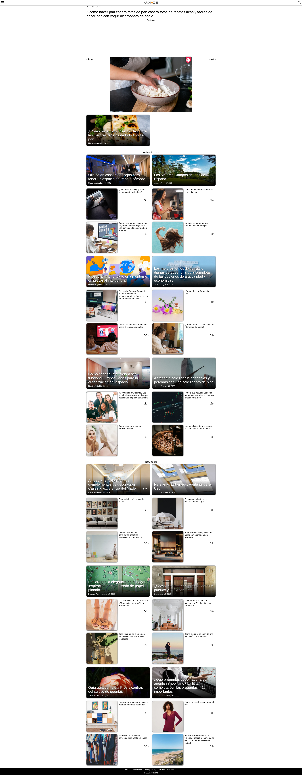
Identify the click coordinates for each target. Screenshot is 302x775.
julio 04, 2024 (167, 183)
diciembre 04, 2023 (167, 696)
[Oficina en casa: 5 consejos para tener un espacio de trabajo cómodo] (118, 170)
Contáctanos (137, 770)
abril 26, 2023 (102, 386)
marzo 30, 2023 (168, 386)
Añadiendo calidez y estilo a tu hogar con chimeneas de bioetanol (199, 535)
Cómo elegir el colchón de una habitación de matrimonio (199, 635)
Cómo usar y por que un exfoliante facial (130, 427)
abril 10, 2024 (165, 594)
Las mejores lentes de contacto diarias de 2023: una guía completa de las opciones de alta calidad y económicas (182, 274)
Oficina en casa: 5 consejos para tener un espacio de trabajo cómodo (116, 177)
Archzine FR (172, 770)
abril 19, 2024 (109, 594)
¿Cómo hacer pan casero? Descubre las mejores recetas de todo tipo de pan (117, 135)
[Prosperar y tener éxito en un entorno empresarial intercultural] (118, 271)
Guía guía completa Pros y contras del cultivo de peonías (115, 689)
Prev (90, 59)
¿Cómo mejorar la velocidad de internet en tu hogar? (199, 325)
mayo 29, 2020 (102, 143)
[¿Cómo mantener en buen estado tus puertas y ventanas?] (184, 581)
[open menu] (2, 2)
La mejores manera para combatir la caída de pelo (196, 224)
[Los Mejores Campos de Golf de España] (184, 170)
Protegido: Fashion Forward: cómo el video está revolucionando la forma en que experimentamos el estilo (133, 295)
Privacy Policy (150, 770)
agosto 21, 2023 (103, 285)
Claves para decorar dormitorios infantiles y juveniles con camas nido (130, 535)
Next (211, 59)
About (127, 770)
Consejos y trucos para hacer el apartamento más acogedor (134, 703)
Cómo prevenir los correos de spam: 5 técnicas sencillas (133, 325)
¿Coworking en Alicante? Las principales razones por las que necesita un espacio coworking (133, 395)
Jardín (90, 696)
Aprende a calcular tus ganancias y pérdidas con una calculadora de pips (183, 380)
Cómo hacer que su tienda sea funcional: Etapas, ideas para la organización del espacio (113, 378)
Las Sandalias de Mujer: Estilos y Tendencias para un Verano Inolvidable (133, 603)
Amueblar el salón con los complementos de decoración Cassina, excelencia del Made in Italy (117, 484)
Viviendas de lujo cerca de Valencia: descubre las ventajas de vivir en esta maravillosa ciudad (199, 739)
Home (88, 7)
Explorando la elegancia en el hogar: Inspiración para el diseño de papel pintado (117, 586)
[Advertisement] (151, 38)
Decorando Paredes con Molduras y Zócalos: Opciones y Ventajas (199, 603)
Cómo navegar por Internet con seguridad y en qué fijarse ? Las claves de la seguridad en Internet (133, 227)
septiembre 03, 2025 (102, 183)
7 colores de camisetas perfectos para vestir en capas (133, 736)
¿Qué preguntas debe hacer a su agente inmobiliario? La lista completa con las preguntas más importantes (180, 685)
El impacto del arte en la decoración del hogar (196, 500)
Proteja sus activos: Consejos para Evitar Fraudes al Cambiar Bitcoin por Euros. (199, 395)
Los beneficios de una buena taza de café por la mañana (198, 427)
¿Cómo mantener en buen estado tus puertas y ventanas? (183, 588)
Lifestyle (95, 7)
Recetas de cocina (107, 7)
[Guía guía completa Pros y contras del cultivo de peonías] (118, 682)
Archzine (161, 770)
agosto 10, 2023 (168, 285)
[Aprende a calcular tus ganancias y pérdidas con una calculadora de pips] (184, 373)
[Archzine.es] (151, 2)
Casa (90, 183)
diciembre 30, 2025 (102, 492)
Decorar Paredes (95, 594)
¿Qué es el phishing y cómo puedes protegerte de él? (132, 191)
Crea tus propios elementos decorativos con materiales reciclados (132, 636)
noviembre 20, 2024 (167, 492)
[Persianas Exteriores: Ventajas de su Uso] (184, 479)
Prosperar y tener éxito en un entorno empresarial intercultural (117, 278)
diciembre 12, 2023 (102, 696)
